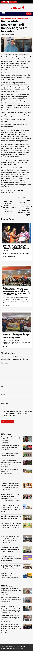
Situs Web (4, 403)
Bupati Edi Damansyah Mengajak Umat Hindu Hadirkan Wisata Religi (11, 463)
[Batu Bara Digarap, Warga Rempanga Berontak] (27, 455)
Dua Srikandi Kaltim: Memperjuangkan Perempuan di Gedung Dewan (11, 558)
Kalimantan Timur (14, 18)
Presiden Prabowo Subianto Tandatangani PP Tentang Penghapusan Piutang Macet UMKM (10, 508)
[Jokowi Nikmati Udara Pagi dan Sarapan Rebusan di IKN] (27, 518)
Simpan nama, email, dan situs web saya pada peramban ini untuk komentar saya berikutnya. (18, 413)
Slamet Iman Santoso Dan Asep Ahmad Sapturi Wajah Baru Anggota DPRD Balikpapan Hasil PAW (11, 627)
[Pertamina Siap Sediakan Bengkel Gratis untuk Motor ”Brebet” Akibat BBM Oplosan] (27, 549)
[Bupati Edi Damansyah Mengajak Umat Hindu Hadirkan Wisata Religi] (27, 462)
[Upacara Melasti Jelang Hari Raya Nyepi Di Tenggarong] (27, 447)
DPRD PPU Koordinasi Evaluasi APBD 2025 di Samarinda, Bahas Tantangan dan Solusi (10, 576)
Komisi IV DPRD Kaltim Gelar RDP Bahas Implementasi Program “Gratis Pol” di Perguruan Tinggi (10, 539)
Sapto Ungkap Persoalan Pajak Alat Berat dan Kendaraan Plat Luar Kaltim (11, 439)
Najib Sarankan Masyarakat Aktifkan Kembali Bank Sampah (11, 599)
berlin (3, 34)
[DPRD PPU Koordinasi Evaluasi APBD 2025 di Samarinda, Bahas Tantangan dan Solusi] (27, 575)
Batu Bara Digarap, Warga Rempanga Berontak (9, 454)
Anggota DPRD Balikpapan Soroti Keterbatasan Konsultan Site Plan (11, 591)
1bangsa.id (16, 7)
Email (3, 395)
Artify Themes (19, 649)
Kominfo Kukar (23, 18)
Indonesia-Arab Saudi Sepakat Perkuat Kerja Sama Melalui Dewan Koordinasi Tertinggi (11, 525)
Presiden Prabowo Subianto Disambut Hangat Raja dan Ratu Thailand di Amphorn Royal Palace (10, 487)
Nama (3, 386)
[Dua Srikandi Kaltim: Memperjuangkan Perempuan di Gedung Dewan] (27, 558)
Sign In (28, 14)
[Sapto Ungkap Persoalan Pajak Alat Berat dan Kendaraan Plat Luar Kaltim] (27, 439)
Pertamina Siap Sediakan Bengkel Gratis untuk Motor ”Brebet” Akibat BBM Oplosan (10, 549)
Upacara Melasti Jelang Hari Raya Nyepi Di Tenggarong (10, 447)
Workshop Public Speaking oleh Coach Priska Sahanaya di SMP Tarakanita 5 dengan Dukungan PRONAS (16, 336)
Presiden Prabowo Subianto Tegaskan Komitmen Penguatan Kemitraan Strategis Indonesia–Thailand (10, 497)
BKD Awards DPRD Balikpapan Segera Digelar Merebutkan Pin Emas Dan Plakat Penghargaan (11, 609)
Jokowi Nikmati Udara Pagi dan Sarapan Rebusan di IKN (11, 517)
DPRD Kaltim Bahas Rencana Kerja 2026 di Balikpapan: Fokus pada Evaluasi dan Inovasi (11, 567)
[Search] (23, 13)
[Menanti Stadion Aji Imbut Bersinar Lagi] (27, 471)
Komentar (5, 363)
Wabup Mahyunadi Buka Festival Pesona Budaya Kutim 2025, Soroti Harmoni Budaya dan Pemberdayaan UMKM (16, 247)
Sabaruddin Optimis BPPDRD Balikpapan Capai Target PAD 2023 (10, 618)
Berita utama (5, 18)
